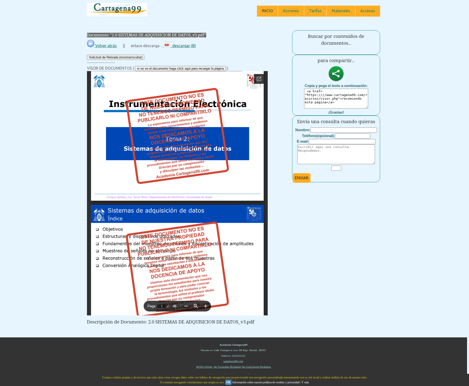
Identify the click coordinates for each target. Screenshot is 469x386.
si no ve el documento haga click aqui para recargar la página (180, 68)
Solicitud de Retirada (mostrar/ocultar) (115, 57)
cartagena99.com (233, 361)
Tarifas (315, 11)
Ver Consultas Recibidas (227, 366)
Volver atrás (105, 45)
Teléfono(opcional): (318, 136)
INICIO (267, 11)
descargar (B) (183, 45)
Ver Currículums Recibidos (256, 366)
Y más (305, 382)
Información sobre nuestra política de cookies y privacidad (265, 382)
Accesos (367, 11)
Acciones (291, 11)
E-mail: (303, 141)
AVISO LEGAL (204, 366)
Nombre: (302, 130)
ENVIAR (302, 178)
